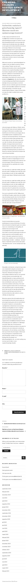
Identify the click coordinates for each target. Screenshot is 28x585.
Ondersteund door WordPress (9, 581)
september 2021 (6, 513)
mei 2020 (4, 528)
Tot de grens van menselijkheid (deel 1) (12, 479)
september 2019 (6, 552)
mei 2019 (4, 562)
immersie (7, 350)
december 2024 (6, 494)
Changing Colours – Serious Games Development (12, 6)
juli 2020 (4, 522)
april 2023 (4, 501)
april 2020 (4, 531)
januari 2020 (5, 540)
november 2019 (6, 546)
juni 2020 (4, 525)
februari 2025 (5, 491)
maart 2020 (5, 534)
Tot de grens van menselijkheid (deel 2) (12, 476)
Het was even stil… (7, 473)
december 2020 (6, 516)
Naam (4, 388)
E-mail (4, 396)
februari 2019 (5, 571)
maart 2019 (5, 568)
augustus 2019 (6, 555)
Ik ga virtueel (5, 467)
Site (3, 404)
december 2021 (6, 510)
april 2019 (4, 565)
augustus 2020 (6, 519)
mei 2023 (4, 498)
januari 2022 (5, 507)
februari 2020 (5, 537)
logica (13, 350)
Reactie (4, 368)
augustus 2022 (6, 504)
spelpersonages (14, 352)
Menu (14, 17)
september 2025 (6, 488)
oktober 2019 (5, 549)
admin (19, 23)
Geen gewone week (7, 470)
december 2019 (6, 543)
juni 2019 (4, 559)
